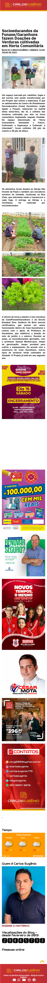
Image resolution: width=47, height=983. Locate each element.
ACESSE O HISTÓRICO (15, 925)
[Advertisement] (23, 446)
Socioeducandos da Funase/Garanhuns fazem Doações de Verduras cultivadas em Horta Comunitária (22, 38)
